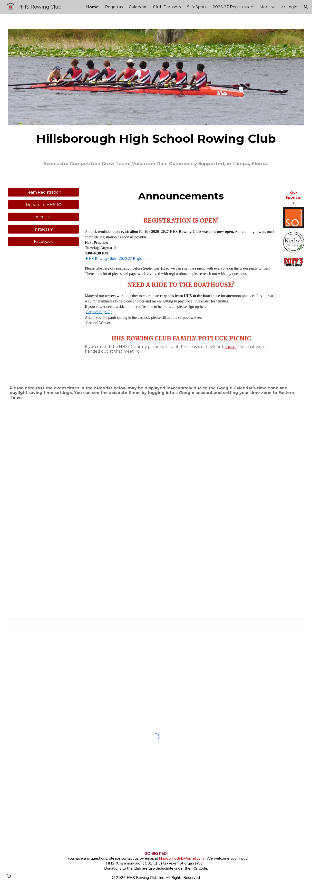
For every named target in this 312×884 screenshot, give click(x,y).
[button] (306, 7)
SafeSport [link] (196, 7)
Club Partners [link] (167, 7)
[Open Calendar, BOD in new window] (295, 412)
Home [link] (92, 7)
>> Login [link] (289, 7)
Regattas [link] (114, 7)
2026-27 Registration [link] (233, 7)
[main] (156, 138)
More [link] (265, 7)
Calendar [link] (138, 7)
